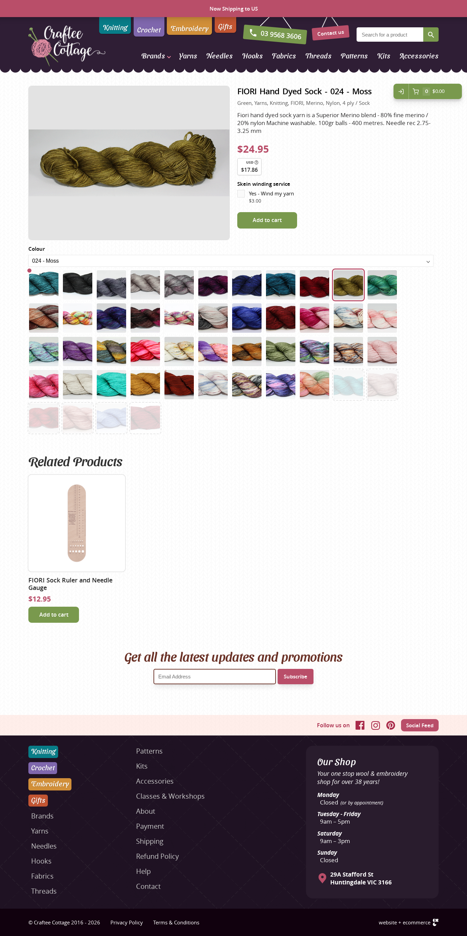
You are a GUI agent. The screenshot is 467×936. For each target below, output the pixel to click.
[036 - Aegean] (43, 318)
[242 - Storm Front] (246, 384)
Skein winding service (263, 184)
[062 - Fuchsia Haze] (314, 318)
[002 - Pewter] (111, 285)
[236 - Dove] (77, 384)
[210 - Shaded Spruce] (43, 285)
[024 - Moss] (348, 285)
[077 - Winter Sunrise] (111, 351)
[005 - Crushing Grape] (213, 285)
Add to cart (267, 220)
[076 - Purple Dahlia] (77, 351)
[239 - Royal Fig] (145, 418)
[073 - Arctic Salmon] (382, 318)
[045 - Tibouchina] (111, 318)
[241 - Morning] (213, 384)
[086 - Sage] (280, 351)
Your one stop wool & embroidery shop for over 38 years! (362, 777)
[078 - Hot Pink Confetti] (145, 351)
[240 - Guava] (179, 384)
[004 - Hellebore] (179, 285)
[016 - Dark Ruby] (314, 285)
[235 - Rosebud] (43, 384)
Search (431, 34)
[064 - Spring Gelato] (348, 318)
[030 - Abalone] (382, 384)
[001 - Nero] (77, 285)
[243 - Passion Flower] (280, 384)
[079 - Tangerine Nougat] (179, 351)
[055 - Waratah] (179, 318)
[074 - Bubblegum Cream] (43, 351)
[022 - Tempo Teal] (348, 384)
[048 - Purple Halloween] (145, 318)
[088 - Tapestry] (314, 351)
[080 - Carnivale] (213, 351)
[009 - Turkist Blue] (280, 285)
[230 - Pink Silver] (382, 351)
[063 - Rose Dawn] (77, 418)
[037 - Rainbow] (77, 318)
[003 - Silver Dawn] (145, 285)
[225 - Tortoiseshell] (348, 351)
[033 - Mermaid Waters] (382, 285)
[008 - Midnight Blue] (246, 285)
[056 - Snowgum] (213, 318)
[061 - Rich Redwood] (280, 318)
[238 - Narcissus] (145, 384)
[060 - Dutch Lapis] (246, 318)
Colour (36, 248)
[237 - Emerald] (111, 384)
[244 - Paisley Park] (314, 384)
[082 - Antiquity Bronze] (246, 351)
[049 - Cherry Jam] (43, 418)
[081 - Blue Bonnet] (111, 418)
